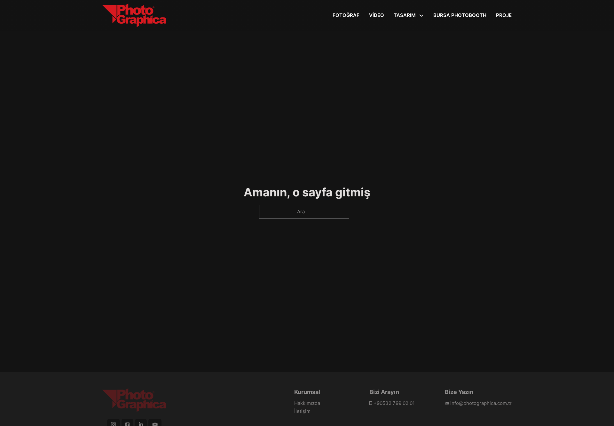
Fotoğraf (346, 15)
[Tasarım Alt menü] (421, 15)
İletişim (302, 411)
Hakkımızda (307, 403)
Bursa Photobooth (459, 15)
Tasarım (405, 15)
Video (376, 15)
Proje (504, 15)
